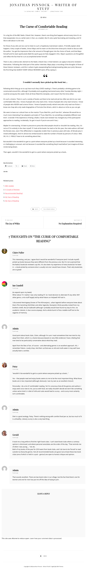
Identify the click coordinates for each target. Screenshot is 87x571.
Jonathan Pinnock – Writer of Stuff (43, 7)
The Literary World (49, 209)
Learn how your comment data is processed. (46, 538)
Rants (36, 209)
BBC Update (9, 186)
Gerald (15, 434)
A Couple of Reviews (12, 190)
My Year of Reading (12, 197)
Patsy (14, 366)
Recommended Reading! (14, 193)
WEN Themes (59, 566)
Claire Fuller (18, 252)
